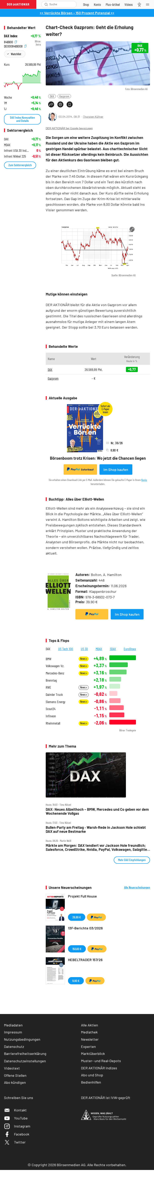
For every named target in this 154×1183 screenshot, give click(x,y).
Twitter (20, 1142)
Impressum (13, 1032)
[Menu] (149, 4)
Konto (144, 480)
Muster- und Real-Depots (101, 1061)
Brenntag (51, 680)
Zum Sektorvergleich (20, 165)
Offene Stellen (15, 1075)
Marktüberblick (93, 1053)
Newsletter (90, 1039)
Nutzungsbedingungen (22, 1039)
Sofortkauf (87, 469)
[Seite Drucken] (60, 104)
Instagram (22, 1126)
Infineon (51, 716)
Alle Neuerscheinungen (137, 887)
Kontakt (20, 1110)
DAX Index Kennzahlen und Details (22, 118)
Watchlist (16, 54)
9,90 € (75, 981)
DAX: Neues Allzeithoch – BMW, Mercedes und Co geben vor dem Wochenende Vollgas (97, 811)
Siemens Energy (55, 702)
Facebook (21, 1134)
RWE (48, 687)
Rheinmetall (53, 723)
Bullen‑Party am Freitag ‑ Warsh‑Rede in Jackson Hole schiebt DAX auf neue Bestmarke (96, 829)
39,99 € (76, 917)
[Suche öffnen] (46, 4)
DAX (52, 96)
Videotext (12, 1068)
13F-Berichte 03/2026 (85, 928)
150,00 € (76, 949)
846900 (9, 41)
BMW (48, 659)
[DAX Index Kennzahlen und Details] (22, 80)
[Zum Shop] (86, 4)
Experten (88, 1046)
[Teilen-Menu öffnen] (51, 104)
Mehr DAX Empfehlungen (132, 860)
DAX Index (10, 36)
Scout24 (50, 709)
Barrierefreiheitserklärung (25, 1053)
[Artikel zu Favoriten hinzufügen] (70, 104)
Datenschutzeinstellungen (25, 1061)
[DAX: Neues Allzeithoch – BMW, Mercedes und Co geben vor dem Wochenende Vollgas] (98, 774)
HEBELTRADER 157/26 (85, 959)
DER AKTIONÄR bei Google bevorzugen (69, 128)
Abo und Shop (92, 1075)
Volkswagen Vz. (55, 666)
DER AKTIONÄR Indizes (99, 1068)
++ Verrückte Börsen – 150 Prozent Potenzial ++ (77, 13)
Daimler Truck (54, 694)
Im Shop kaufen (115, 469)
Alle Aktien (89, 1025)
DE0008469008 (13, 45)
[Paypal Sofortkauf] (91, 614)
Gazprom (64, 96)
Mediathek (89, 1032)
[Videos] (128, 4)
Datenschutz (14, 1046)
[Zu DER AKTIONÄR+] (112, 4)
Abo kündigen (15, 1082)
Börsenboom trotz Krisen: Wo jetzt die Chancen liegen (98, 458)
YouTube (21, 1118)
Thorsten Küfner (93, 116)
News (83, 658)
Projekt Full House (82, 896)
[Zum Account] (97, 4)
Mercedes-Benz (55, 673)
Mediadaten (13, 1025)
